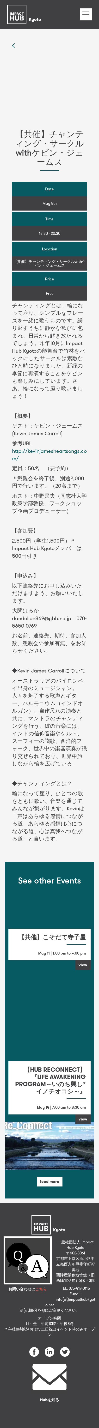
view (83, 965)
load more (49, 1181)
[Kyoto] (25, 8)
